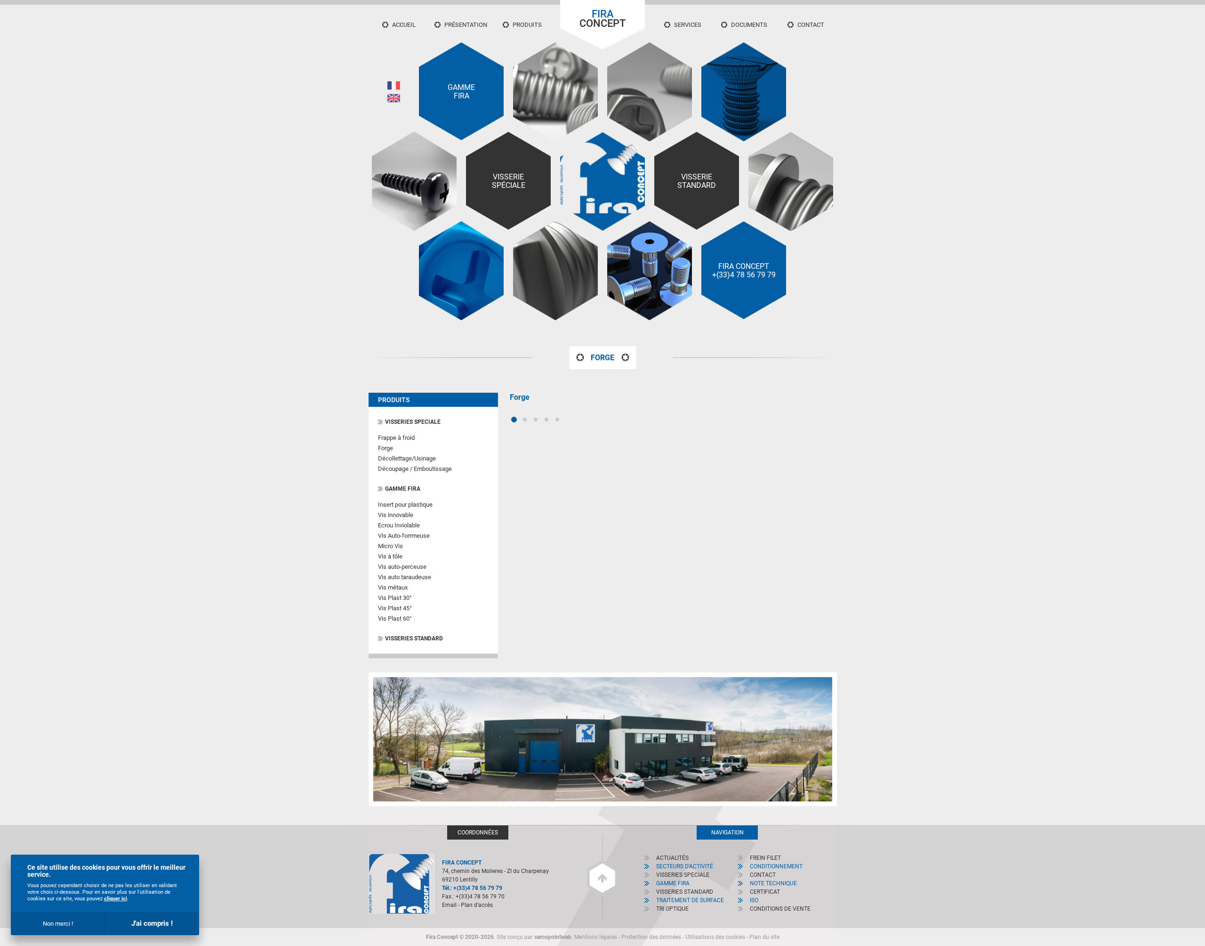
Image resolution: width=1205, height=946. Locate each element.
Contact (810, 24)
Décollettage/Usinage (407, 458)
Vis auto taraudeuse (404, 577)
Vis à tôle (390, 556)
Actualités (672, 858)
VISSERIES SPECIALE (413, 422)
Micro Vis (390, 546)
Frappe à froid (396, 437)
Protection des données (651, 937)
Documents (749, 24)
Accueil (404, 24)
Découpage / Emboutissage (415, 468)
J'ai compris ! (152, 923)
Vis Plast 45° (395, 608)
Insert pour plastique (405, 504)
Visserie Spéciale (508, 181)
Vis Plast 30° (395, 597)
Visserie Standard (696, 181)
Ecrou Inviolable (399, 525)
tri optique (672, 909)
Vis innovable (395, 514)
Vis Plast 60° (395, 618)
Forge (385, 448)
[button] (514, 419)
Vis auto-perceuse (402, 566)
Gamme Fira (461, 91)
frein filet (765, 858)
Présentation (465, 24)
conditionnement (776, 866)
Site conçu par (534, 937)
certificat (765, 892)
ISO (754, 900)
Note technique (773, 883)
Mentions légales (595, 937)
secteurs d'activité (684, 866)
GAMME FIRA (402, 488)
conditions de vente (780, 909)
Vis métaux (393, 587)
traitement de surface (690, 900)
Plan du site (764, 937)
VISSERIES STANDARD (414, 638)
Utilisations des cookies (715, 937)
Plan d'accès (477, 905)
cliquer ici (115, 899)
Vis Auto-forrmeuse (404, 535)
